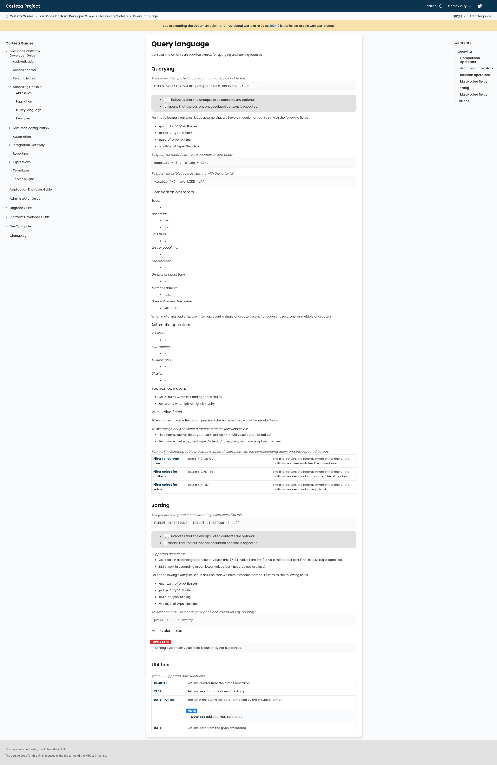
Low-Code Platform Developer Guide (66, 16)
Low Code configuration (31, 128)
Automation (22, 137)
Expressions (22, 162)
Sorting (463, 88)
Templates (21, 170)
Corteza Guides (22, 16)
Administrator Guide (25, 199)
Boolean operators (475, 75)
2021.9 (457, 16)
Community (457, 6)
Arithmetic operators (476, 68)
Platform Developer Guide (30, 217)
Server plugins (23, 179)
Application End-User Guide (31, 189)
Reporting (20, 153)
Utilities (463, 101)
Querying (465, 51)
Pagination (24, 101)
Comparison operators (470, 60)
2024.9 (274, 26)
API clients (24, 93)
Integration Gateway (29, 145)
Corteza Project (23, 6)
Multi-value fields (473, 81)
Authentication (24, 61)
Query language (145, 16)
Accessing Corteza (113, 16)
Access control (24, 70)
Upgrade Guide (21, 208)
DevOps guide (20, 226)
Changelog (18, 236)
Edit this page (480, 16)
